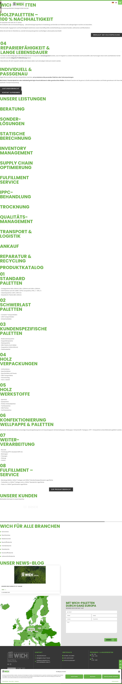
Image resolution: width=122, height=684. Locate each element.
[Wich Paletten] (18, 4)
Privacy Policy (11, 681)
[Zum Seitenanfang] (120, 661)
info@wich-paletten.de (43, 658)
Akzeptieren (74, 676)
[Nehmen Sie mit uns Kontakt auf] (120, 664)
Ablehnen (92, 676)
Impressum (17, 681)
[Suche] (120, 667)
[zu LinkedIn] (10, 664)
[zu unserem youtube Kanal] (8, 664)
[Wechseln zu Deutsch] (113, 2)
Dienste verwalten (115, 681)
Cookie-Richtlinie (5, 681)
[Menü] (120, 3)
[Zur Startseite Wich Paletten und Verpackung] (18, 657)
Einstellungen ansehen (111, 676)
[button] (119, 671)
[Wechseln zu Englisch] (116, 2)
